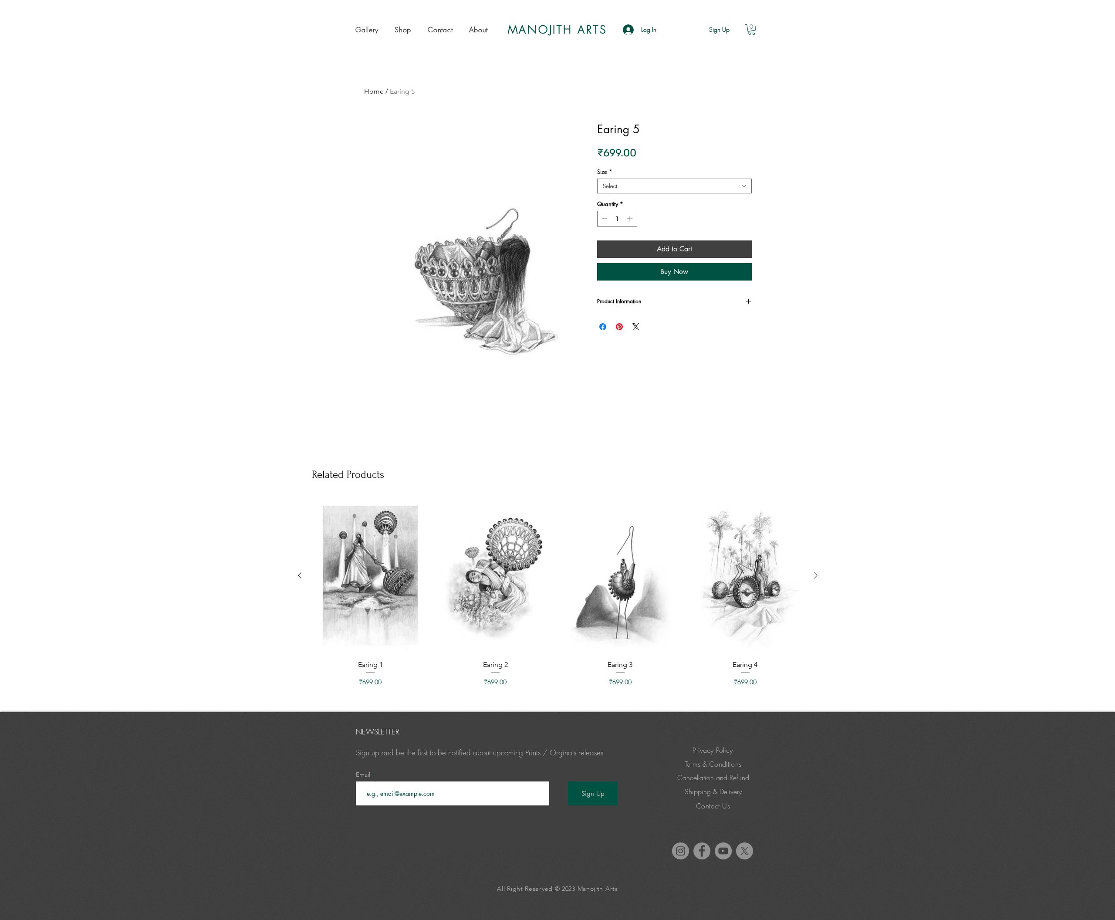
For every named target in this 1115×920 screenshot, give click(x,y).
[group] (557, 593)
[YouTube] (723, 850)
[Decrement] (603, 218)
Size (604, 171)
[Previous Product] (299, 575)
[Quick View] (370, 575)
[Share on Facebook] (603, 326)
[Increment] (630, 218)
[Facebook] (701, 850)
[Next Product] (816, 575)
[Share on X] (636, 326)
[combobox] (674, 186)
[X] (744, 850)
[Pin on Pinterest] (619, 326)
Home (374, 91)
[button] (366, 29)
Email (364, 774)
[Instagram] (680, 850)
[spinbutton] (616, 218)
